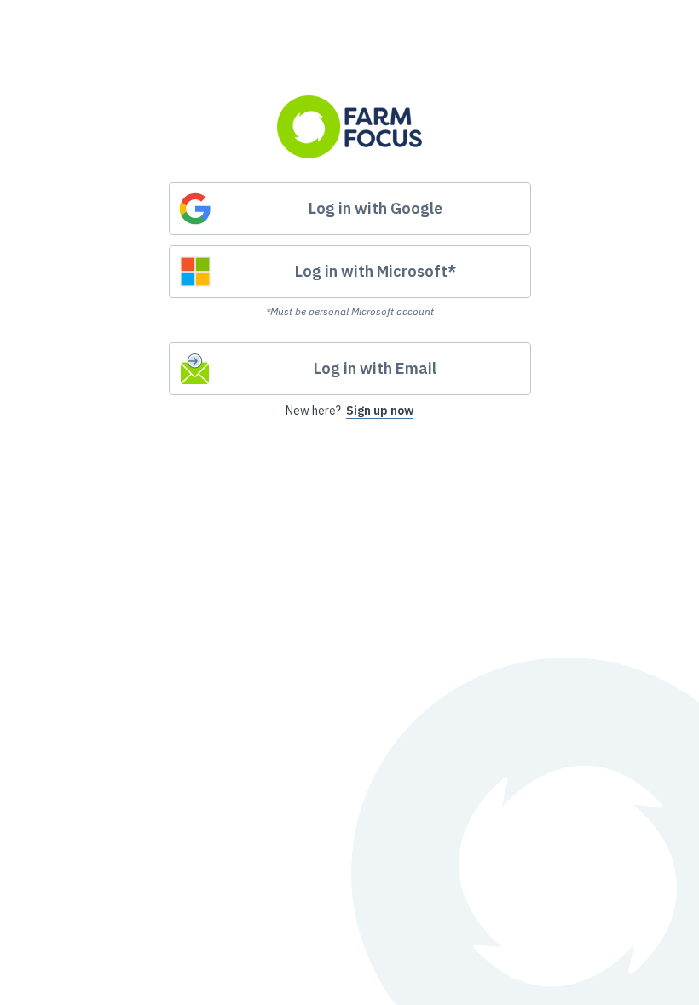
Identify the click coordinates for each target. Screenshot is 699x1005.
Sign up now (379, 410)
